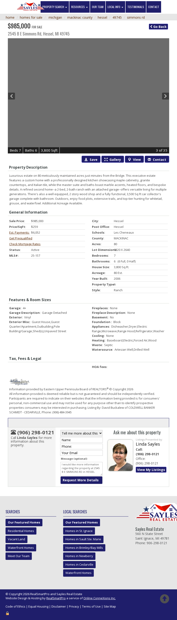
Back (159, 26)
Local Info (114, 7)
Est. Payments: (19, 232)
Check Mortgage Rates (25, 244)
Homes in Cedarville (79, 564)
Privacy (74, 606)
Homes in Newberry (79, 556)
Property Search (53, 7)
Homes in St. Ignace (79, 531)
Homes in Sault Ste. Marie (83, 539)
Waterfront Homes (21, 548)
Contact (153, 7)
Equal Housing (38, 606)
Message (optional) (74, 458)
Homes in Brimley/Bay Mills (84, 548)
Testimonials (135, 7)
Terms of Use (91, 606)
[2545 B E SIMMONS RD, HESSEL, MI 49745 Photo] (88, 96)
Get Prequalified (20, 238)
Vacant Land (16, 539)
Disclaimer (58, 606)
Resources (78, 7)
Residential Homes (21, 531)
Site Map (110, 606)
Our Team (97, 7)
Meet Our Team (19, 556)
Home (10, 17)
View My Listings (151, 469)
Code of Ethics (15, 606)
